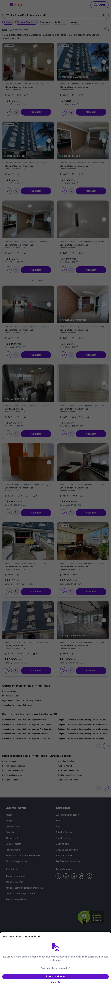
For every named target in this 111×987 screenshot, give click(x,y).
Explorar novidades (55, 976)
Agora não (56, 982)
